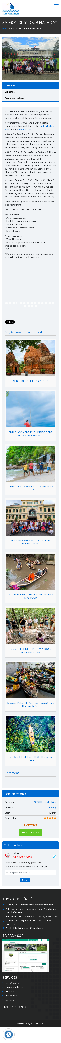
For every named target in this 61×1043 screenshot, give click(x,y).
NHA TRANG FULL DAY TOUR (30, 381)
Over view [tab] (10, 85)
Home (5, 28)
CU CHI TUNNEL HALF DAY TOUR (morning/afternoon (31, 650)
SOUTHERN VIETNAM (45, 802)
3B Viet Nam (37, 1023)
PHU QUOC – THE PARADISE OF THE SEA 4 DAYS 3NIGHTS (30, 434)
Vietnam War (25, 129)
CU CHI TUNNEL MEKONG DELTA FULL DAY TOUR (31, 596)
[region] (30, 286)
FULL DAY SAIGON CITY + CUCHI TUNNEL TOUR (30, 542)
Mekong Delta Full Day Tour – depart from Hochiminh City (30, 704)
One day (52, 807)
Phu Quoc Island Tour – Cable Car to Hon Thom (30, 758)
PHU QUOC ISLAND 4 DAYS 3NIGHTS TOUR (30, 488)
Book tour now (30, 832)
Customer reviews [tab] (14, 98)
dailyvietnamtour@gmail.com (26, 862)
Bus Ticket (10, 999)
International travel (14, 987)
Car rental (10, 991)
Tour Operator (12, 983)
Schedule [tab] (10, 91)
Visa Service (11, 995)
